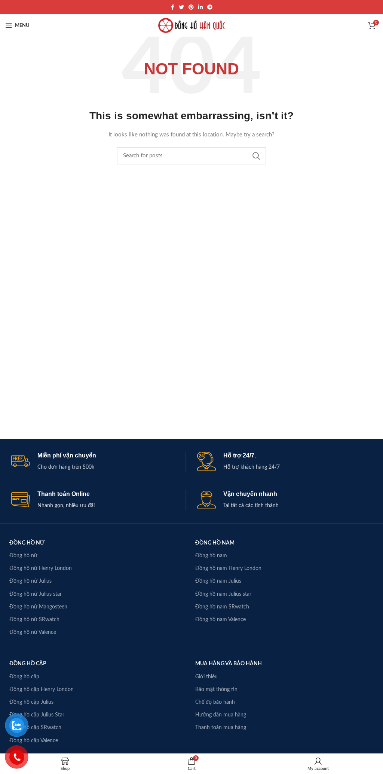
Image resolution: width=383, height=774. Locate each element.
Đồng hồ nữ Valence (32, 632)
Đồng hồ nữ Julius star (35, 594)
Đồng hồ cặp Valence (33, 740)
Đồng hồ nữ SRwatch (34, 619)
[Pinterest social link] (191, 7)
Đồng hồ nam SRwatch (222, 607)
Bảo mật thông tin (216, 689)
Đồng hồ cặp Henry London (41, 689)
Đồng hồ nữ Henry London (40, 568)
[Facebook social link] (173, 7)
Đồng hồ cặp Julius (31, 702)
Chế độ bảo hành (215, 702)
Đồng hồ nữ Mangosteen (38, 607)
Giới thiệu (206, 676)
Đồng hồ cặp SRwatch (35, 727)
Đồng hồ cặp (24, 676)
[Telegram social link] (210, 7)
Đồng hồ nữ (23, 555)
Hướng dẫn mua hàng (220, 715)
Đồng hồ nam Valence (220, 619)
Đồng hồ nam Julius (218, 581)
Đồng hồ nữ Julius (30, 581)
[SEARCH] (256, 155)
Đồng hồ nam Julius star (223, 594)
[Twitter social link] (181, 7)
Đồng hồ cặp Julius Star (36, 715)
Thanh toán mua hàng (220, 727)
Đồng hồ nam (211, 555)
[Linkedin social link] (200, 7)
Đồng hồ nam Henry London (228, 568)
